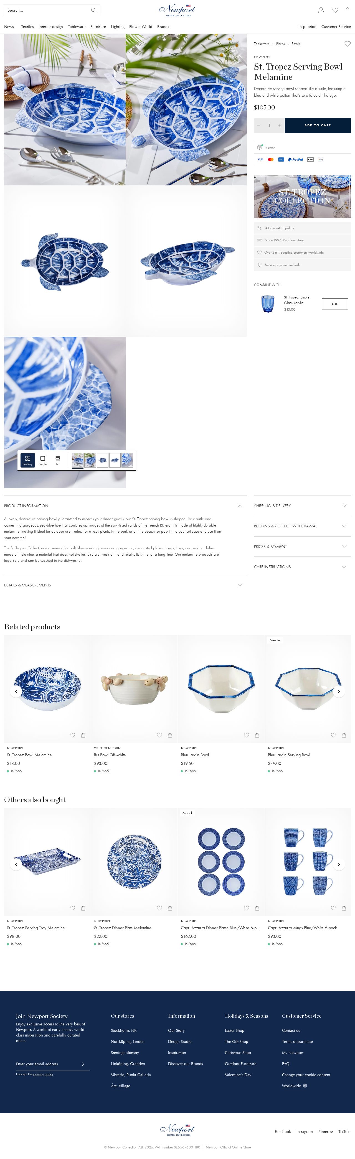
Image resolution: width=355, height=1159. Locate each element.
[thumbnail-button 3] (102, 460)
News (9, 26)
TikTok (343, 1131)
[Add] (348, 44)
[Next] (339, 683)
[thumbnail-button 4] (115, 460)
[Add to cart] (83, 735)
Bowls (295, 43)
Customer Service (336, 26)
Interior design (51, 26)
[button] (125, 506)
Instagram (304, 1131)
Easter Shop (234, 1030)
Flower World (140, 26)
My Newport (292, 1052)
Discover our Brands (185, 1063)
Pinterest (325, 1131)
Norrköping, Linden (127, 1041)
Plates (280, 43)
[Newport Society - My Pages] (321, 10)
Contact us (291, 1030)
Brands (163, 26)
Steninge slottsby (125, 1052)
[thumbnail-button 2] (90, 460)
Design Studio (180, 1041)
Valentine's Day (238, 1075)
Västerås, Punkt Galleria (131, 1075)
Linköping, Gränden (128, 1063)
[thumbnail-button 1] (78, 460)
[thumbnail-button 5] (127, 460)
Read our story (293, 240)
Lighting (118, 26)
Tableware (76, 26)
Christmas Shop (238, 1052)
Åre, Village (120, 1086)
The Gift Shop (236, 1041)
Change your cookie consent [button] (306, 1075)
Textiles (27, 26)
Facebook (283, 1131)
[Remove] (258, 125)
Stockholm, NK (124, 1030)
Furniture (98, 26)
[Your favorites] (335, 10)
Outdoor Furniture (240, 1063)
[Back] (16, 683)
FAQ (286, 1063)
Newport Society (47, 1016)
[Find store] (93, 10)
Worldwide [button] (291, 1086)
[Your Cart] (347, 10)
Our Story (176, 1030)
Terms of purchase (297, 1041)
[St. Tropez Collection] (302, 196)
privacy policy (43, 1074)
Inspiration (307, 26)
